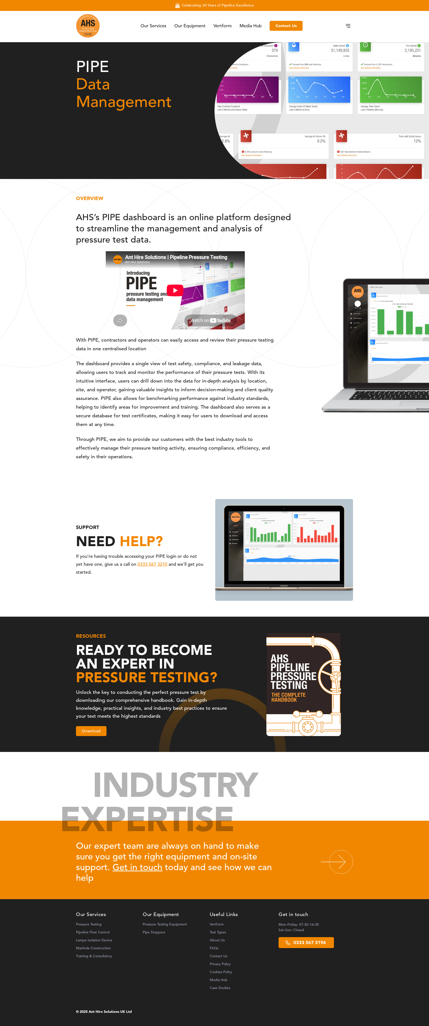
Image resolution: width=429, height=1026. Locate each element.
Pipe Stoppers (154, 932)
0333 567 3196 (309, 942)
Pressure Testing (89, 924)
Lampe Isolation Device (94, 940)
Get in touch (137, 867)
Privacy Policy (220, 964)
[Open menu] (348, 26)
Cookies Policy (221, 972)
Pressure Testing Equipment (165, 924)
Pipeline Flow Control (92, 932)
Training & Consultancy (94, 956)
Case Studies (220, 988)
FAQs (214, 948)
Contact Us (286, 25)
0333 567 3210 (152, 564)
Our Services (153, 26)
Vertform (223, 26)
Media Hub (251, 26)
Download (91, 731)
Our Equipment (190, 26)
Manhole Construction (93, 948)
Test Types (218, 932)
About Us (217, 940)
